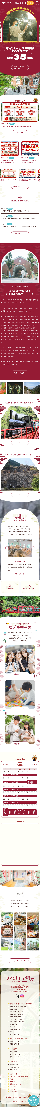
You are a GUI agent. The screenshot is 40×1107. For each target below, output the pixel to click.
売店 (11, 1031)
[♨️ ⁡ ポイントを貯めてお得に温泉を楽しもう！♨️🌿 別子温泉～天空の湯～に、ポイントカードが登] (7, 931)
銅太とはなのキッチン (16, 1029)
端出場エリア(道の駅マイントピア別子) (21, 1004)
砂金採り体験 (14, 1009)
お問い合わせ (17, 1097)
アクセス (12, 1089)
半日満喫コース (14, 1067)
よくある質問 (13, 1091)
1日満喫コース (14, 1064)
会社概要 (8, 1097)
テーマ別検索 (13, 1049)
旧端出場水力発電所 (16, 1016)
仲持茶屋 (12, 1026)
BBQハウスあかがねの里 (17, 1022)
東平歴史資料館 (14, 1044)
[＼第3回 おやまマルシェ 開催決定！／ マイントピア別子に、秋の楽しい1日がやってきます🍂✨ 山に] (7, 918)
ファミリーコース (15, 1069)
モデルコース (13, 1061)
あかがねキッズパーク (16, 1012)
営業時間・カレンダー (16, 1084)
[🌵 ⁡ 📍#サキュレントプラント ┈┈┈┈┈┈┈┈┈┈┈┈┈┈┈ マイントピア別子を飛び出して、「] (33, 944)
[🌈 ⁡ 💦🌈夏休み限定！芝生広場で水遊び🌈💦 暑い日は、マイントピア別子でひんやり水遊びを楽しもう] (7, 944)
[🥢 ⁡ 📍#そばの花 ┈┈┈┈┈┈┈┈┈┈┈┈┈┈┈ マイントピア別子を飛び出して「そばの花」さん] (20, 918)
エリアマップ (13, 1086)
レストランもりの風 (16, 1019)
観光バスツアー (14, 1041)
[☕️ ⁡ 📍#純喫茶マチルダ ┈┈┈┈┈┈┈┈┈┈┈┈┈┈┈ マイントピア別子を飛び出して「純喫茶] (33, 931)
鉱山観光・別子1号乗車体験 (18, 1007)
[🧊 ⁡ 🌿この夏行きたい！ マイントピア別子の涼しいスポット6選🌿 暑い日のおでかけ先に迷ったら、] (20, 944)
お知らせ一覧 (13, 1074)
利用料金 (12, 1081)
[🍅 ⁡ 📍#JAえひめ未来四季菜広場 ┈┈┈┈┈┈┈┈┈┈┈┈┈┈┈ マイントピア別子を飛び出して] (20, 931)
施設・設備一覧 (14, 1034)
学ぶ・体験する (14, 1052)
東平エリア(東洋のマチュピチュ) (19, 1038)
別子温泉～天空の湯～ (16, 1014)
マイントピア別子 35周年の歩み (18, 1076)
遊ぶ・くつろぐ (14, 1057)
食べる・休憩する (15, 1054)
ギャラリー (12, 1079)
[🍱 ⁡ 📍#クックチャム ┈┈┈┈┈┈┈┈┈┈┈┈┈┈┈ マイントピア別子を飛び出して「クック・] (33, 918)
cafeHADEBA (14, 1024)
